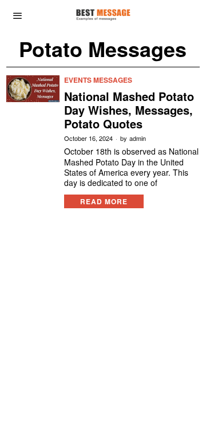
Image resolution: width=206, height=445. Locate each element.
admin (137, 138)
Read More (104, 201)
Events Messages (98, 80)
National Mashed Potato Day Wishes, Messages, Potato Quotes (129, 110)
